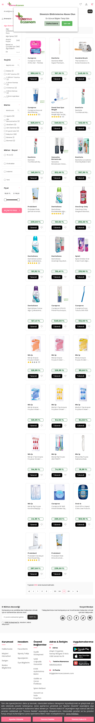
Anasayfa (7, 19)
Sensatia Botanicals (56, 158)
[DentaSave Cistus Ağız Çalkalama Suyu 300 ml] (35, 294)
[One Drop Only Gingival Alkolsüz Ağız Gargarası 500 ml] (83, 195)
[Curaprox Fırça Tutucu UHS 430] (83, 294)
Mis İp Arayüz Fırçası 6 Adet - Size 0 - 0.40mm (58, 359)
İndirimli (9, 172)
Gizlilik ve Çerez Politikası (38, 681)
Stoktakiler (10, 164)
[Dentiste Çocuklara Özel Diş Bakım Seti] (83, 145)
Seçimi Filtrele (10, 210)
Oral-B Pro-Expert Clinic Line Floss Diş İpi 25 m (83, 507)
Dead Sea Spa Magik (57, 109)
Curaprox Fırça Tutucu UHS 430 (81, 309)
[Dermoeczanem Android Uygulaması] (79, 649)
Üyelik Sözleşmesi (38, 653)
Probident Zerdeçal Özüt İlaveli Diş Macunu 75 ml (35, 557)
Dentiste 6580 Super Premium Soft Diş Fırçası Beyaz (57, 62)
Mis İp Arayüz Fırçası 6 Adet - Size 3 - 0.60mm (34, 408)
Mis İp (30, 355)
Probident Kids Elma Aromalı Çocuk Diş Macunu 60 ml (58, 557)
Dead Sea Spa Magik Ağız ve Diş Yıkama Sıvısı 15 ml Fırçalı (59, 113)
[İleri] (72, 591)
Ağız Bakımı (11, 26)
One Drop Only (81, 207)
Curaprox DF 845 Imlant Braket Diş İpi (58, 507)
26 (69, 591)
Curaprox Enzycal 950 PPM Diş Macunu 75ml (35, 111)
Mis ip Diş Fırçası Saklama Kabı (81, 458)
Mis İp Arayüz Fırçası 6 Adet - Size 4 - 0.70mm (81, 359)
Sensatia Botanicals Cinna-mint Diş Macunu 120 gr (58, 163)
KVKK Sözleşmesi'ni (12, 622)
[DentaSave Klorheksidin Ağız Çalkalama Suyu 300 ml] (59, 195)
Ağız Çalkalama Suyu (13, 31)
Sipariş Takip (23, 653)
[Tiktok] (83, 619)
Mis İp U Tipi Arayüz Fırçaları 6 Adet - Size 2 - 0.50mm (35, 458)
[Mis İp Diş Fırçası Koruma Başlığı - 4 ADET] (35, 492)
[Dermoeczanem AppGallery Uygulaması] (79, 663)
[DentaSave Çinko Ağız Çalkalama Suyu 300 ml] (35, 244)
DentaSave (56, 207)
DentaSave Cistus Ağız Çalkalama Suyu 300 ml (35, 309)
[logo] (15, 4)
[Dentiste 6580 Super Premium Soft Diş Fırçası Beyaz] (59, 46)
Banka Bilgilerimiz (6, 666)
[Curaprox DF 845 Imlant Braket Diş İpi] (59, 492)
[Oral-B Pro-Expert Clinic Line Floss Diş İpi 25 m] (83, 492)
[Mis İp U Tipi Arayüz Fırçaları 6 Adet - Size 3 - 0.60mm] (83, 393)
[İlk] (29, 591)
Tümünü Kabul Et (79, 719)
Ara (90, 11)
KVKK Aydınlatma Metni (39, 671)
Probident (32, 207)
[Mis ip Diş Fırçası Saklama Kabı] (83, 442)
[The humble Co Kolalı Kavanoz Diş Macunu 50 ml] (83, 46)
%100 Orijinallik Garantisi (38, 661)
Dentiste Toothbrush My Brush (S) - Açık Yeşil (81, 111)
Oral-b (78, 504)
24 (60, 591)
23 (55, 591)
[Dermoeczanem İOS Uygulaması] (79, 656)
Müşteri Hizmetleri (6, 654)
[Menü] (3, 4)
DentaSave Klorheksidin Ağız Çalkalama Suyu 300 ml (58, 210)
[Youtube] (62, 619)
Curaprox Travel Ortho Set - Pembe (35, 62)
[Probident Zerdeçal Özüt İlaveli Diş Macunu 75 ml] (35, 541)
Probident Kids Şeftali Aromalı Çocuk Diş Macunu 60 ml (35, 210)
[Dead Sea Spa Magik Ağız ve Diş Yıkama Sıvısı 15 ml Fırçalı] (59, 96)
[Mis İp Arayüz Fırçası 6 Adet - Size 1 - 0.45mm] (35, 343)
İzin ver (67, 23)
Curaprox (32, 58)
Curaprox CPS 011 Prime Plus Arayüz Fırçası (58, 309)
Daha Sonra (52, 23)
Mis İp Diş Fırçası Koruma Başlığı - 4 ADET (35, 507)
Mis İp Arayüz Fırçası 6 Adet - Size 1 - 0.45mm (34, 359)
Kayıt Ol (32, 617)
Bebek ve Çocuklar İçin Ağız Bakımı (13, 47)
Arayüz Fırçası (13, 40)
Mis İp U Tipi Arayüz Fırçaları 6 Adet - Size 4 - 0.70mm (59, 408)
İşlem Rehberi (40, 688)
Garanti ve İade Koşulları (38, 695)
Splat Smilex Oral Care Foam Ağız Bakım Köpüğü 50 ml (82, 260)
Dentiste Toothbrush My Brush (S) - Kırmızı (35, 161)
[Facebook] (76, 619)
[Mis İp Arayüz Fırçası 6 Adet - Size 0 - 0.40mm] (59, 343)
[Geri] (33, 591)
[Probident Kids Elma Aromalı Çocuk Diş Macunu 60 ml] (59, 541)
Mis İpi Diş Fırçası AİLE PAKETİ (58, 458)
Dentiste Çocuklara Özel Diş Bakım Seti (83, 161)
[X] (69, 619)
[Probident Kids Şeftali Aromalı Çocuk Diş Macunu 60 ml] (35, 195)
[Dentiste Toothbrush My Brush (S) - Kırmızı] (35, 145)
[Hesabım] (86, 4)
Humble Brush (81, 58)
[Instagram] (89, 619)
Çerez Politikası (72, 714)
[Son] (77, 591)
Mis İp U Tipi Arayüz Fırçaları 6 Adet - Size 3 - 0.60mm (83, 408)
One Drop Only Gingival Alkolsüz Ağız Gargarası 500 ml (82, 210)
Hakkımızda (7, 649)
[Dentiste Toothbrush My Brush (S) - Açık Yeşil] (83, 96)
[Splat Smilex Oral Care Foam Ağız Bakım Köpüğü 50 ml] (83, 244)
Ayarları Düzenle (16, 719)
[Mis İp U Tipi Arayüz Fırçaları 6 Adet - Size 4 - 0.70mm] (59, 393)
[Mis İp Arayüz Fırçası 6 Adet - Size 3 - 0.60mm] (35, 393)
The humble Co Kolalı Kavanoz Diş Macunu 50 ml (82, 62)
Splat (77, 256)
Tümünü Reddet (47, 719)
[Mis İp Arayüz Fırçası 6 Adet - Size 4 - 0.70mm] (83, 343)
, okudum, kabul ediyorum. (16, 623)
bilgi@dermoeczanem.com (59, 673)
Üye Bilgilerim (24, 662)
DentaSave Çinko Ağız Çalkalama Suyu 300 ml (35, 260)
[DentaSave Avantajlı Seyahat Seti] (59, 244)
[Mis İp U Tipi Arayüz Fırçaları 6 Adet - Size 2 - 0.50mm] (35, 442)
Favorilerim (23, 649)
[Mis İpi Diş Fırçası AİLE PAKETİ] (59, 442)
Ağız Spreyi (12, 36)
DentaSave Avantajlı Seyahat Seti (58, 260)
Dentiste (55, 58)
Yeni (8, 180)
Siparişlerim (23, 658)
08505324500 (55, 665)
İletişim (5, 660)
